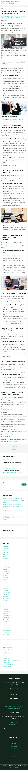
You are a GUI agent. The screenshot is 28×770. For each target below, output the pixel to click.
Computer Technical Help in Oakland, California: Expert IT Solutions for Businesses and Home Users (13, 517)
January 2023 (6, 613)
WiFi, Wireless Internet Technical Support (14, 706)
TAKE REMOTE (16, 767)
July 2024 (5, 575)
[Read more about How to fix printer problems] (9, 459)
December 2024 (6, 565)
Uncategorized (6, 662)
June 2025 (5, 552)
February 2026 (6, 548)
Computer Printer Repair (11, 470)
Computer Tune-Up (14, 704)
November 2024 (6, 567)
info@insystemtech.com (14, 724)
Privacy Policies (14, 746)
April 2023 (5, 607)
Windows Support (7, 666)
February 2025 (6, 560)
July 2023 (5, 600)
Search (2, 482)
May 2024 (5, 579)
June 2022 (5, 624)
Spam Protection (14, 758)
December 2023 (6, 590)
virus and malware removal (9, 664)
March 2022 (5, 628)
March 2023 (5, 609)
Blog (14, 751)
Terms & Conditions (14, 748)
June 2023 (5, 603)
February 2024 (6, 586)
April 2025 (5, 556)
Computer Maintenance (8, 652)
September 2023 (6, 596)
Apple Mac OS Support (8, 649)
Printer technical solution (8, 656)
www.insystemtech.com (14, 429)
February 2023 (6, 611)
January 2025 (6, 563)
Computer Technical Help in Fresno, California (13, 498)
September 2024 (6, 571)
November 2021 (6, 632)
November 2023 (6, 592)
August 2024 (6, 573)
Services (14, 743)
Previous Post (14, 446)
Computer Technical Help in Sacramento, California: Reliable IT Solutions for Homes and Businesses (13, 506)
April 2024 (5, 581)
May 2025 (5, 554)
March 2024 (5, 584)
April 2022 (5, 626)
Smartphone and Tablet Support (14, 710)
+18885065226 (14, 722)
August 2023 (6, 598)
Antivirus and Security (7, 647)
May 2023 (5, 605)
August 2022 (6, 619)
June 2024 (5, 577)
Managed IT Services (7, 654)
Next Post (14, 449)
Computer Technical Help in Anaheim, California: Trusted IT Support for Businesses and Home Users (13, 511)
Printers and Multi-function (14, 708)
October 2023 (6, 594)
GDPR (14, 750)
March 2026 (5, 546)
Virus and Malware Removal (14, 703)
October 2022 (6, 617)
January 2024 (6, 588)
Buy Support (14, 694)
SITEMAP (14, 756)
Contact (14, 745)
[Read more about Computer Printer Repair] (8, 468)
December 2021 (6, 630)
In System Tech (12, 2)
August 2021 (6, 634)
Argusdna (15, 441)
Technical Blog (6, 658)
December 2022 (6, 615)
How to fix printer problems (12, 462)
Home (14, 741)
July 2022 (5, 621)
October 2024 (6, 569)
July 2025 (5, 550)
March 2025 (5, 558)
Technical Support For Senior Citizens (11, 660)
